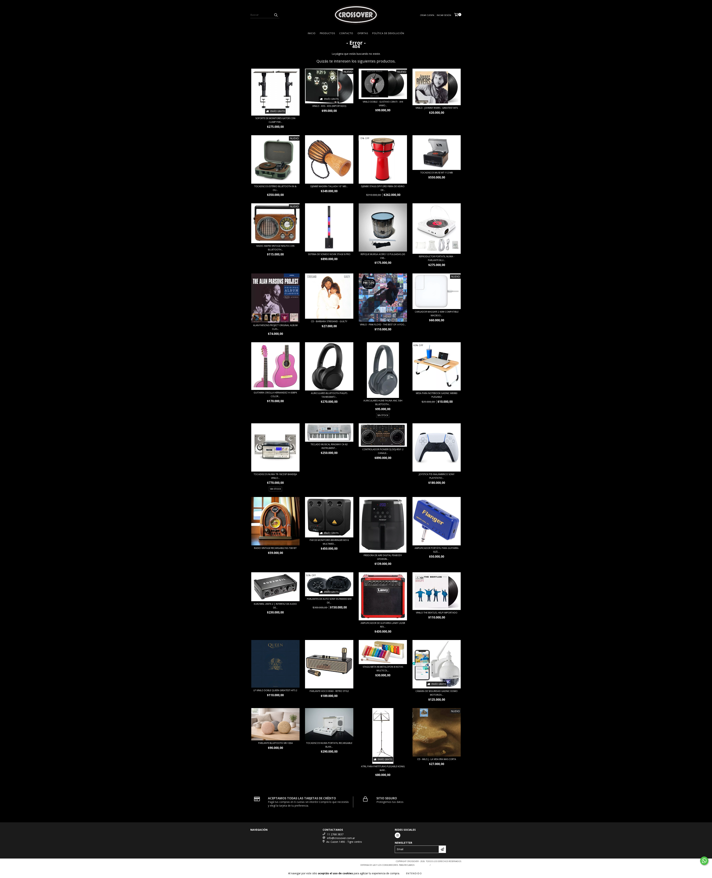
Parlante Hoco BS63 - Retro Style (329, 691)
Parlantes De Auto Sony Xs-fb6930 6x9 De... (329, 600)
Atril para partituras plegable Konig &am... (383, 768)
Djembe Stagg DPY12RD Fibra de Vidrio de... (383, 188)
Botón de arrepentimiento (447, 865)
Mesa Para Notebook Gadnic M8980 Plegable (436, 395)
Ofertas (362, 33)
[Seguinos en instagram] (397, 835)
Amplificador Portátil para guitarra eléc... (437, 550)
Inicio (312, 33)
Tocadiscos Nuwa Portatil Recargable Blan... (329, 744)
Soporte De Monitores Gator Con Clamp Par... (275, 120)
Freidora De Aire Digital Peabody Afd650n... (383, 557)
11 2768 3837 (335, 834)
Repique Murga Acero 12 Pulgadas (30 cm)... (383, 256)
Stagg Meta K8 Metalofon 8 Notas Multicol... (383, 668)
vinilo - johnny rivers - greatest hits (437, 107)
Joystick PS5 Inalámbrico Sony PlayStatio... (436, 476)
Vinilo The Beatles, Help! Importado (436, 612)
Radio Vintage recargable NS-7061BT (275, 548)
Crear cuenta (427, 15)
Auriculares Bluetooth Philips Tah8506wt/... (329, 395)
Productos (327, 33)
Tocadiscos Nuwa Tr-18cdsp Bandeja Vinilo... (275, 476)
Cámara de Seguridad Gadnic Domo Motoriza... (437, 693)
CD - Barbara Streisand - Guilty (329, 321)
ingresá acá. (421, 865)
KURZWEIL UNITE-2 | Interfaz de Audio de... (275, 605)
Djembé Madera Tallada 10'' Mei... (329, 186)
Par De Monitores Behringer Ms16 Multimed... (329, 542)
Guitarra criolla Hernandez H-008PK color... (275, 394)
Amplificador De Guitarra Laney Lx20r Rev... (383, 624)
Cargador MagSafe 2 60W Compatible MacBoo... (437, 313)
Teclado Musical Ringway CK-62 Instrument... (329, 446)
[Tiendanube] (266, 862)
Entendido (414, 873)
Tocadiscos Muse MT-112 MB (436, 172)
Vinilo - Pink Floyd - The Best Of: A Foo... (383, 324)
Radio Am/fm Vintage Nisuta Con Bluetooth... (275, 247)
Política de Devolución (388, 33)
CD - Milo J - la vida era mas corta (436, 759)
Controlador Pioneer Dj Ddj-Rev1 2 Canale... (382, 451)
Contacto (346, 33)
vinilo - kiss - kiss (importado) (329, 106)
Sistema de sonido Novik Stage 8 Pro (329, 254)
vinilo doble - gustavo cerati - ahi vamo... (383, 103)
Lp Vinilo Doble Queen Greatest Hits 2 (275, 690)
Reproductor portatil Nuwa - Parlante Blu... (436, 258)
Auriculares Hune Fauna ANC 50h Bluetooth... (382, 402)
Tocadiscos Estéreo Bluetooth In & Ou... (275, 188)
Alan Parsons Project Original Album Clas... (275, 327)
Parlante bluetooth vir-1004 (275, 743)
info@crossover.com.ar (341, 838)
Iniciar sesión (444, 15)
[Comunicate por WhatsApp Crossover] (704, 860)
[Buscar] (275, 15)
